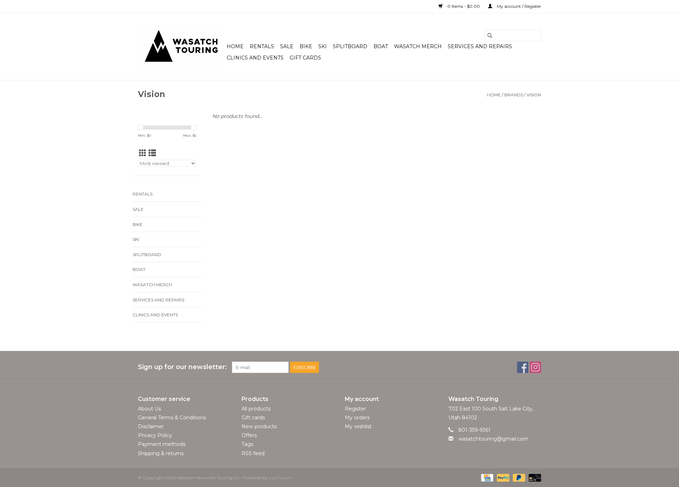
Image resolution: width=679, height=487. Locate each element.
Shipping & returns (161, 453)
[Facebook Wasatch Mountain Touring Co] (522, 367)
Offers (249, 435)
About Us (149, 409)
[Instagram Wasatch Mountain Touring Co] (535, 367)
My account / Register (518, 6)
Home (235, 46)
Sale (287, 46)
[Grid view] (142, 153)
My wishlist (358, 426)
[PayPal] (502, 477)
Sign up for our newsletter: (182, 367)
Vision (534, 94)
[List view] (152, 153)
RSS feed (253, 453)
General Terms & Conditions (172, 417)
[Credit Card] (486, 477)
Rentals (262, 46)
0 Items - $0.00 (463, 6)
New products (259, 426)
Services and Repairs (480, 46)
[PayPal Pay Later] (518, 477)
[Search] (489, 35)
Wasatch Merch (418, 46)
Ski (322, 46)
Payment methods (161, 444)
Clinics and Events (255, 58)
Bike (306, 46)
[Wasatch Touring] (181, 46)
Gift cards (305, 58)
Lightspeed (280, 477)
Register (355, 409)
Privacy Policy (155, 435)
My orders (357, 417)
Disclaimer (151, 426)
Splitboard (350, 46)
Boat (380, 46)
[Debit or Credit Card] (533, 477)
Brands (513, 94)
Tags (247, 444)
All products (256, 409)
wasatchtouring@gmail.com (493, 439)
